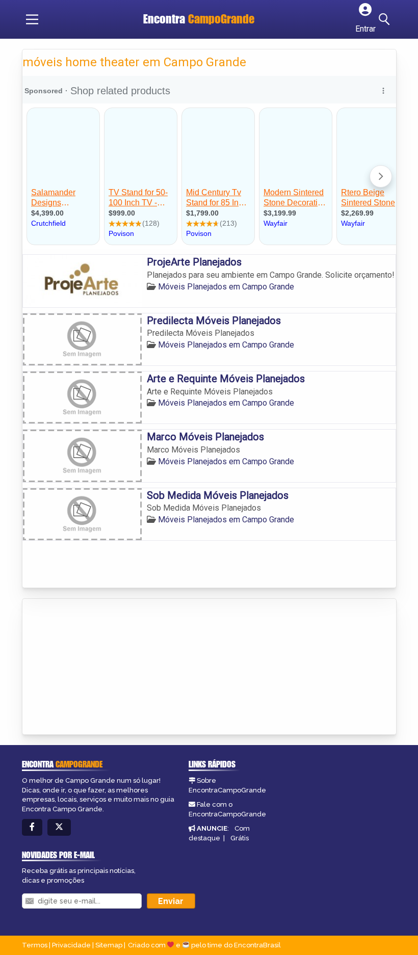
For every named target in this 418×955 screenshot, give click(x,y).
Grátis (239, 838)
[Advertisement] (98, 667)
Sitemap (108, 945)
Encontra (198, 19)
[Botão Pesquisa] (386, 19)
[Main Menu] (32, 19)
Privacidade (71, 945)
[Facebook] (32, 827)
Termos (34, 945)
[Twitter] (59, 827)
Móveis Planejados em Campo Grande (226, 286)
